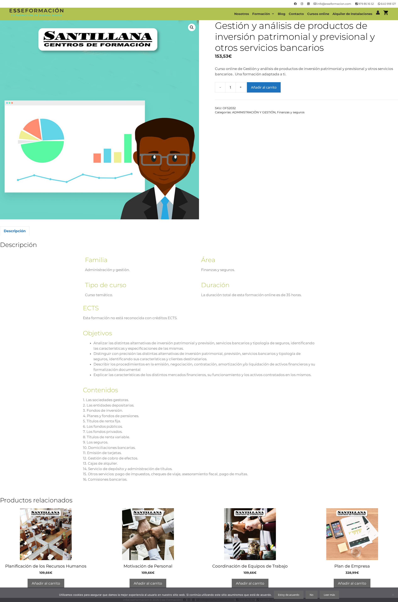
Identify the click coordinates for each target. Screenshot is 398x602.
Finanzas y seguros (291, 112)
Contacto (296, 14)
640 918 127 (388, 3)
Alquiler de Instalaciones (352, 14)
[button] (191, 27)
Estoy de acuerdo (288, 595)
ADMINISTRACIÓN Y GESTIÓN (253, 112)
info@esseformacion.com (333, 3)
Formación (261, 14)
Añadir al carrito (264, 87)
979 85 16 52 (366, 3)
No (311, 595)
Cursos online (318, 14)
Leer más (329, 595)
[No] (393, 595)
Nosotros (241, 14)
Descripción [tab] (15, 231)
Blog (281, 14)
